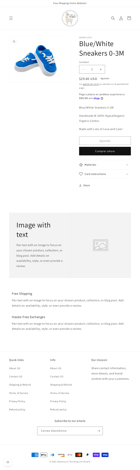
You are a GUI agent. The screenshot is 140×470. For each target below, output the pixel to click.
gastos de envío (91, 84)
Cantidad (84, 62)
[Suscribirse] (99, 431)
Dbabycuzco (63, 461)
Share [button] (86, 185)
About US (14, 368)
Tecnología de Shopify (79, 461)
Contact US (15, 376)
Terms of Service (18, 393)
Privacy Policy (17, 401)
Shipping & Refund (20, 384)
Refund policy (17, 409)
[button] (11, 18)
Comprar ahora (105, 151)
